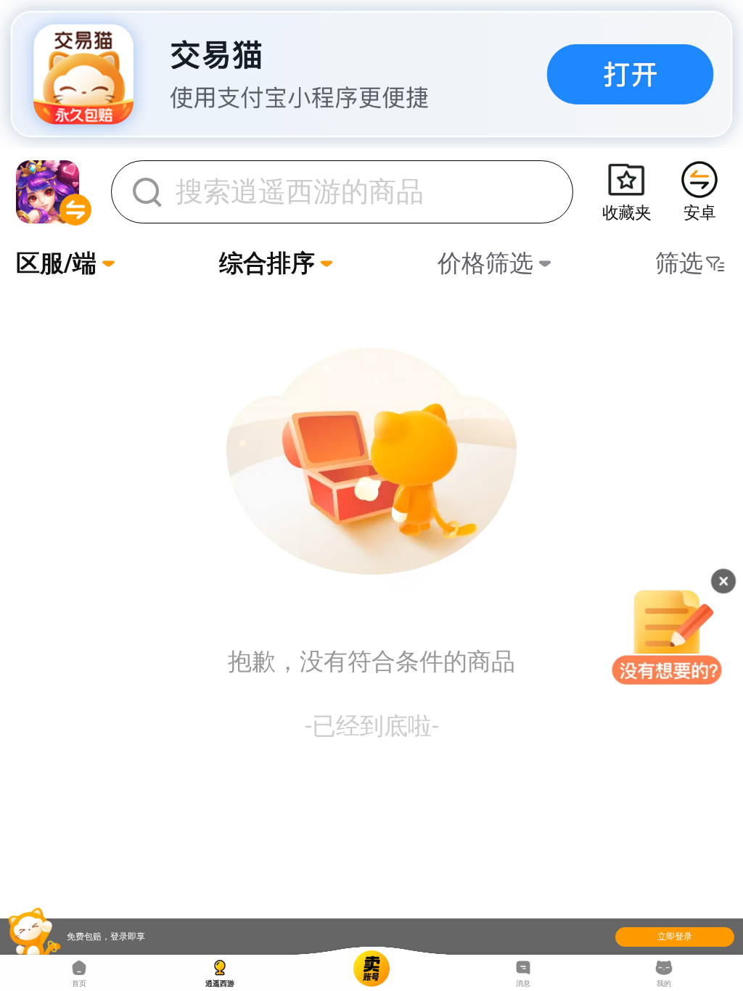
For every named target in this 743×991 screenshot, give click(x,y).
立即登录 (674, 937)
